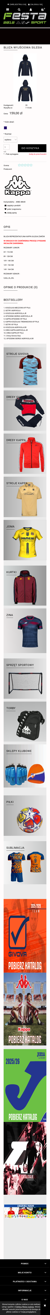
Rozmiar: (8, 134)
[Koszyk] (42, 9)
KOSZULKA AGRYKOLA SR (15, 327)
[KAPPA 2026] (25, 1009)
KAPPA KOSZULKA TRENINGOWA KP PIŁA (22, 322)
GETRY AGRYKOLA (12, 310)
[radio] (5, 128)
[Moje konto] (31, 9)
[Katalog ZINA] (25, 1158)
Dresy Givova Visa (13, 336)
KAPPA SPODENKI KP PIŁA (16, 319)
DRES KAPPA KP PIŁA (14, 333)
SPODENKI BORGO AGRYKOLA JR (18, 316)
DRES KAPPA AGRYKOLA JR (16, 330)
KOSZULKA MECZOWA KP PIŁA (17, 308)
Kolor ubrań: (9, 122)
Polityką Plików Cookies (24, 1307)
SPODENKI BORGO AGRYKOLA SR (19, 338)
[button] (7, 9)
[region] (25, 36)
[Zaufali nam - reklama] (25, 1230)
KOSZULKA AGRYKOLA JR (15, 313)
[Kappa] (18, 185)
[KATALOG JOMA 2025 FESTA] (25, 1085)
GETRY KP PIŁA (11, 324)
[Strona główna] (25, 18)
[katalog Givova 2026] (25, 936)
